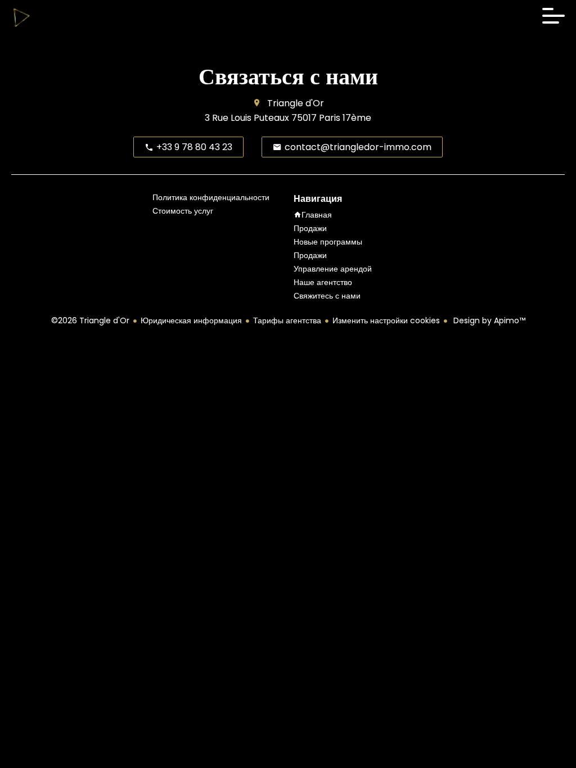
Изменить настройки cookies (386, 320)
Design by (488, 320)
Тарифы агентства (287, 320)
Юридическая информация (191, 320)
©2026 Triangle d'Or (90, 320)
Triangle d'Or (295, 103)
